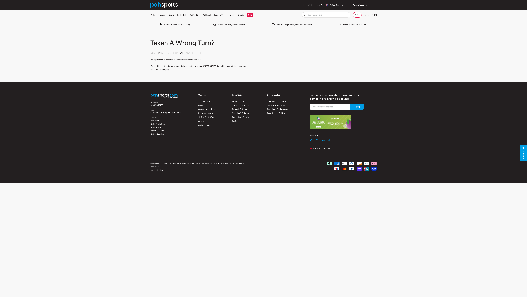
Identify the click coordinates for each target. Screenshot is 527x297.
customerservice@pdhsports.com (165, 113)
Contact (201, 121)
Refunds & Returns (240, 109)
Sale (321, 5)
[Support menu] (374, 4)
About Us (202, 105)
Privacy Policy (238, 101)
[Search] (304, 15)
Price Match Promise (241, 117)
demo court (178, 25)
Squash (161, 15)
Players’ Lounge (360, 5)
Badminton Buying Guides (278, 109)
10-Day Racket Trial (206, 117)
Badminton (194, 15)
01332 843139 (156, 105)
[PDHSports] (164, 5)
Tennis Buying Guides (276, 101)
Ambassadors (204, 125)
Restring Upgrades (206, 113)
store (365, 25)
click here (299, 25)
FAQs (234, 121)
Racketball (181, 15)
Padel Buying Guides (276, 113)
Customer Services (206, 109)
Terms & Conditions (240, 105)
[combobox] (326, 15)
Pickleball (206, 15)
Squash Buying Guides (277, 105)
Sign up (357, 107)
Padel (152, 15)
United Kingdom (336, 5)
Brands (241, 15)
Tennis (171, 15)
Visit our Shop (204, 101)
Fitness (231, 15)
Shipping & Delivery (240, 113)
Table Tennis (219, 15)
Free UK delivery (225, 25)
